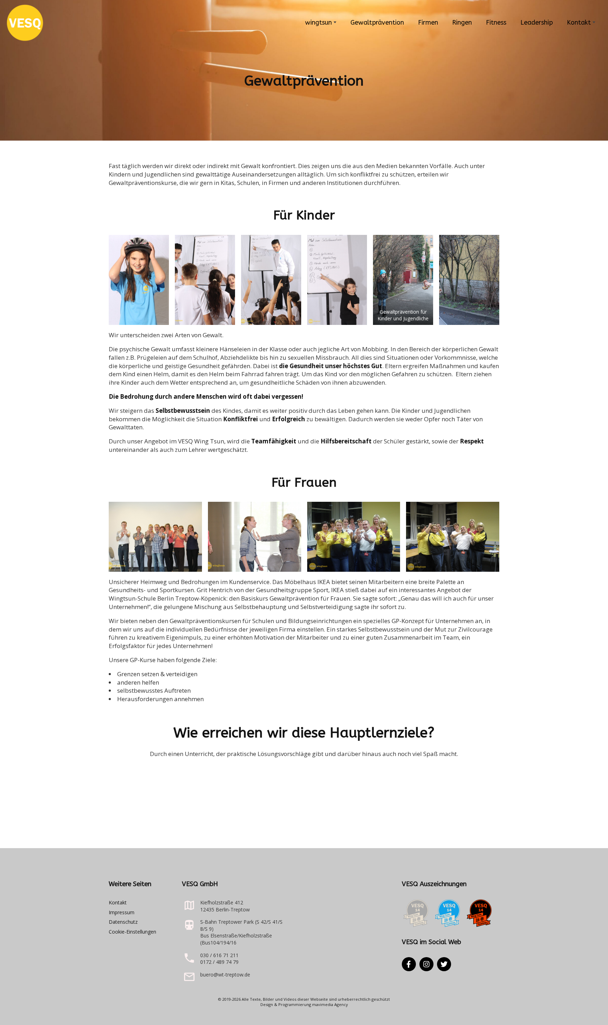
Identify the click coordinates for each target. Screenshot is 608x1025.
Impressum (121, 912)
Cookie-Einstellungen (132, 931)
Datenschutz (123, 921)
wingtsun (318, 22)
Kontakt (579, 22)
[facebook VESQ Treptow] (409, 964)
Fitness (496, 22)
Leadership (536, 22)
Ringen (462, 22)
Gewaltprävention (377, 22)
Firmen (428, 22)
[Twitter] (444, 964)
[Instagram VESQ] (426, 964)
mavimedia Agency (330, 1004)
